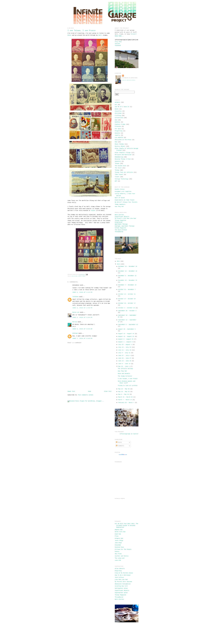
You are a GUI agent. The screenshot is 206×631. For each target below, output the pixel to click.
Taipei (93, 210)
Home (89, 391)
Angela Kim (118, 529)
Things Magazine (120, 220)
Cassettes (118, 111)
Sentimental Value (121, 588)
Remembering (119, 157)
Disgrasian (118, 222)
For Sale (118, 129)
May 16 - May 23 (124, 391)
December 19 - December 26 (127, 266)
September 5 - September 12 (128, 324)
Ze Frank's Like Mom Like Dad (125, 218)
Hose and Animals (124, 373)
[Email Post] (86, 274)
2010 (118, 264)
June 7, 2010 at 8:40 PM (82, 338)
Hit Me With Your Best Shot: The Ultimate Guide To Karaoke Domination (126, 525)
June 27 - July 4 (124, 355)
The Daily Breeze (121, 230)
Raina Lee (75, 312)
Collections (74, 276)
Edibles (117, 122)
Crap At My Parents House (124, 573)
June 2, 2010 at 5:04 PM (82, 317)
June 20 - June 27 (124, 358)
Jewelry (117, 135)
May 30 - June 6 (124, 366)
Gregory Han (119, 538)
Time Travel (119, 174)
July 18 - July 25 (124, 347)
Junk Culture (119, 577)
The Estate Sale (120, 166)
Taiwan (79, 276)
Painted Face (119, 547)
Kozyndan (118, 545)
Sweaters (118, 161)
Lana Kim (118, 560)
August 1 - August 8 (125, 342)
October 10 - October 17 (127, 303)
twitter (117, 43)
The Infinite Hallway (125, 368)
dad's (100, 35)
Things (83, 276)
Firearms (118, 126)
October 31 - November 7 (127, 289)
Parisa (74, 322)
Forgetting (118, 131)
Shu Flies (118, 554)
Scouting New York (121, 586)
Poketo (117, 551)
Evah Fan (118, 534)
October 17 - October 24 (127, 299)
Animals (117, 102)
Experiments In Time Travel (124, 200)
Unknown (75, 333)
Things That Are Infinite (124, 172)
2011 (118, 261)
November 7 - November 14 (127, 285)
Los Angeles (119, 137)
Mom (116, 142)
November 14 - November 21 (127, 280)
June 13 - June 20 (124, 361)
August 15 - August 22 (126, 336)
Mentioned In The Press (123, 139)
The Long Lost (120, 558)
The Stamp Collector (125, 376)
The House (118, 168)
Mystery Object (120, 146)
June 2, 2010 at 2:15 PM (82, 292)
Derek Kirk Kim (120, 532)
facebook (118, 45)
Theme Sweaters (120, 204)
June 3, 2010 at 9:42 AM (82, 329)
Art (116, 104)
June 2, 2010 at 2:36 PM (82, 308)
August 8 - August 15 (125, 339)
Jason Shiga (119, 540)
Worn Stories (119, 215)
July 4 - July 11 (124, 353)
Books (117, 109)
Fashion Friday (120, 124)
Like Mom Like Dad (121, 579)
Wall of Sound (120, 198)
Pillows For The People (123, 549)
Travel (117, 177)
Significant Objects (122, 216)
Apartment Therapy (121, 224)
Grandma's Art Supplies (123, 191)
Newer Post (71, 391)
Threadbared (119, 231)
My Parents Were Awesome (123, 581)
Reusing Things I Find (123, 159)
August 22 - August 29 (126, 333)
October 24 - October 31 (127, 294)
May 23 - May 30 (124, 389)
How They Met (119, 206)
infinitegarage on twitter (129, 434)
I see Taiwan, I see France (81, 31)
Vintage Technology (121, 179)
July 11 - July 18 (124, 350)
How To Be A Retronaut (123, 575)
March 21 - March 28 (125, 397)
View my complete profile (128, 80)
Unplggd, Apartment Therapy (124, 226)
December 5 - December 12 (127, 275)
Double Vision (120, 189)
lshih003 (75, 297)
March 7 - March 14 (125, 400)
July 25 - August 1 (125, 344)
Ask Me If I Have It (122, 107)
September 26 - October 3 (127, 310)
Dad (116, 120)
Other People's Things (123, 152)
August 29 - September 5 (127, 329)
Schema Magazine (120, 228)
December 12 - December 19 (127, 271)
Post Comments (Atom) (85, 395)
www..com (123, 454)
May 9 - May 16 (123, 394)
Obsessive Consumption (123, 584)
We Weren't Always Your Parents (126, 202)
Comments (120, 446)
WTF (116, 181)
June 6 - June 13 (124, 363)
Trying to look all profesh (127, 385)
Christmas (118, 113)
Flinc (117, 536)
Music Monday (119, 144)
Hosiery (117, 133)
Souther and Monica (121, 556)
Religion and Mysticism (123, 155)
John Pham (118, 543)
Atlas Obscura (120, 568)
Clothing (118, 115)
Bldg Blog (118, 571)
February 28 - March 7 (126, 402)
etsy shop (118, 42)
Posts (119, 442)
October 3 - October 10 (126, 308)
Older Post (108, 391)
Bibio (69, 35)
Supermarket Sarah (121, 593)
